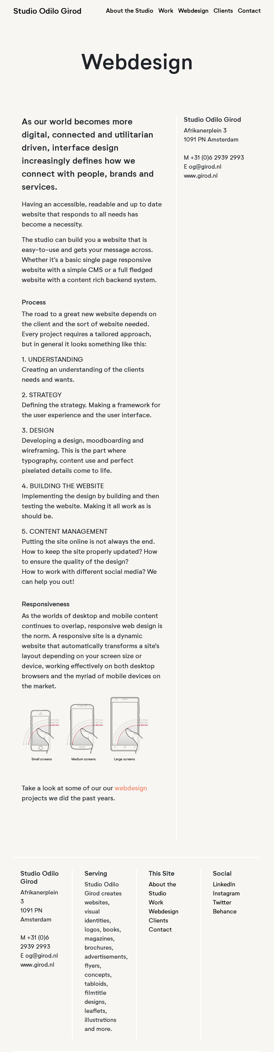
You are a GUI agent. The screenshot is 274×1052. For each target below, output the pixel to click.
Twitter (222, 903)
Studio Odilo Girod (47, 11)
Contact (249, 11)
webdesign (131, 788)
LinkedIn (224, 885)
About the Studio (129, 11)
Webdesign (193, 11)
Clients (223, 11)
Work (165, 11)
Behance (225, 912)
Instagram (226, 894)
